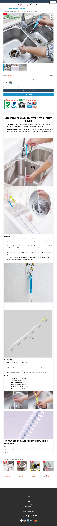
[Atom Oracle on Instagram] (28, 516)
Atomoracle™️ (27, 523)
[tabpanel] (28, 38)
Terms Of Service (28, 509)
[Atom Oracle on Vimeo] (36, 516)
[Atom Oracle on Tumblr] (31, 516)
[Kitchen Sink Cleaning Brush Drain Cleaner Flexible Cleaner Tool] (8, 466)
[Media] (51, 18)
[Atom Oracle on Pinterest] (26, 516)
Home (28, 496)
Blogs (28, 494)
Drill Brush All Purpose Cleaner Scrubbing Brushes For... (34, 474)
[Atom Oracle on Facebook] (21, 516)
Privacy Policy (28, 504)
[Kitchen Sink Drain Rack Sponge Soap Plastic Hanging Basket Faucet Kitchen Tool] (48, 466)
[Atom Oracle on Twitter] (23, 516)
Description (7, 114)
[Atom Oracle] (24, 5)
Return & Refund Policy (9, 450)
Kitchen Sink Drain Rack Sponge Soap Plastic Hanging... (48, 474)
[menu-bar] (18, 4)
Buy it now (28, 94)
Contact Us (28, 502)
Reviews (6, 453)
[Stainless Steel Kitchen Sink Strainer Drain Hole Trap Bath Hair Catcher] (22, 466)
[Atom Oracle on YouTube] (33, 516)
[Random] (10, 82)
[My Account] (36, 4)
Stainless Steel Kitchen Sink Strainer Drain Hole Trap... (21, 474)
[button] (4, 87)
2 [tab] (28, 61)
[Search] (33, 4)
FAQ (29, 491)
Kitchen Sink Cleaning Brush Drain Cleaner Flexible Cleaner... (7, 474)
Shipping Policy (8, 447)
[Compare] (51, 15)
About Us (28, 499)
